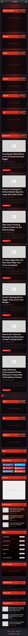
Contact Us (18, 631)
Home (9, 631)
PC (13, 553)
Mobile (13, 549)
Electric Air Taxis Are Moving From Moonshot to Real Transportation (13, 337)
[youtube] (19, 471)
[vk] (8, 471)
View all (22, 10)
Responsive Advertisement (14, 490)
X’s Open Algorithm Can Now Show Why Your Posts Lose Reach (12, 262)
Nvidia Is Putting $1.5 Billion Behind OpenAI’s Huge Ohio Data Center (12, 192)
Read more (5, 170)
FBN (4, 161)
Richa (4, 379)
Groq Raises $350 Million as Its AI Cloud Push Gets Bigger (13, 156)
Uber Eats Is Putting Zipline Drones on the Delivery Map (12, 227)
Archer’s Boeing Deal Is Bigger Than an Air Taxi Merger (12, 299)
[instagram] (19, 468)
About (13, 631)
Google (13, 545)
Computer (13, 541)
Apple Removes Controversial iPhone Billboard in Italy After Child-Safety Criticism (12, 373)
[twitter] (19, 465)
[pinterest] (8, 468)
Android (13, 536)
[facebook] (8, 465)
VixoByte (18, 634)
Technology (13, 557)
